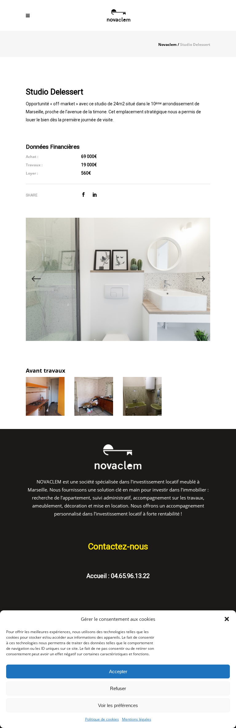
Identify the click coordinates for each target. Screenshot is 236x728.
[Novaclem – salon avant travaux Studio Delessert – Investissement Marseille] (93, 396)
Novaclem (167, 45)
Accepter (118, 671)
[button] (227, 619)
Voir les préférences (118, 705)
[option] (118, 279)
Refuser (118, 688)
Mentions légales (136, 719)
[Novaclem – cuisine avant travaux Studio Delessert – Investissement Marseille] (45, 396)
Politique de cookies (102, 719)
